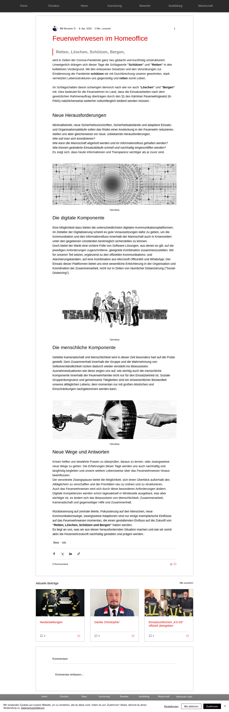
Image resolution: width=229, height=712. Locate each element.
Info (64, 542)
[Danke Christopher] (114, 602)
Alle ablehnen (191, 706)
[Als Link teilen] (78, 553)
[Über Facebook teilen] (54, 553)
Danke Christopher (107, 622)
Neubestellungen (51, 622)
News (56, 542)
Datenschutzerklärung (32, 707)
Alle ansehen (186, 582)
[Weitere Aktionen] (175, 28)
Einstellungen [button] (171, 706)
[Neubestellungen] (60, 602)
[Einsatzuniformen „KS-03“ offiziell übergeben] (169, 602)
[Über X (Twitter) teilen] (62, 553)
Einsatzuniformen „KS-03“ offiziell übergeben (166, 624)
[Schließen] (225, 706)
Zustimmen (212, 706)
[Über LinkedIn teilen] (70, 553)
